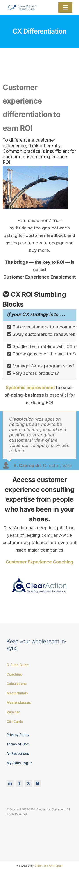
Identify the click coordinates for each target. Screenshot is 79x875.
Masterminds (17, 693)
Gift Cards (15, 722)
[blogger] (37, 783)
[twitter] (28, 783)
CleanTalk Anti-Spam (48, 865)
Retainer (13, 712)
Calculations (17, 684)
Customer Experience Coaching (39, 562)
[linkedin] (10, 783)
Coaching (14, 674)
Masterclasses (19, 702)
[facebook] (19, 783)
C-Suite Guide (18, 665)
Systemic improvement (30, 387)
